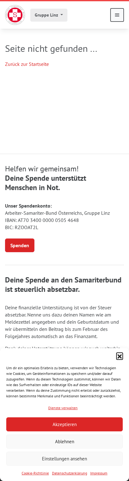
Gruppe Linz (47, 15)
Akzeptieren (65, 424)
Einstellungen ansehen (64, 459)
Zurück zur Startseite (27, 64)
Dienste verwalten (63, 407)
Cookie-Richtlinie (35, 473)
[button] (119, 356)
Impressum (98, 473)
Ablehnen (64, 441)
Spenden (19, 245)
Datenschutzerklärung (69, 473)
